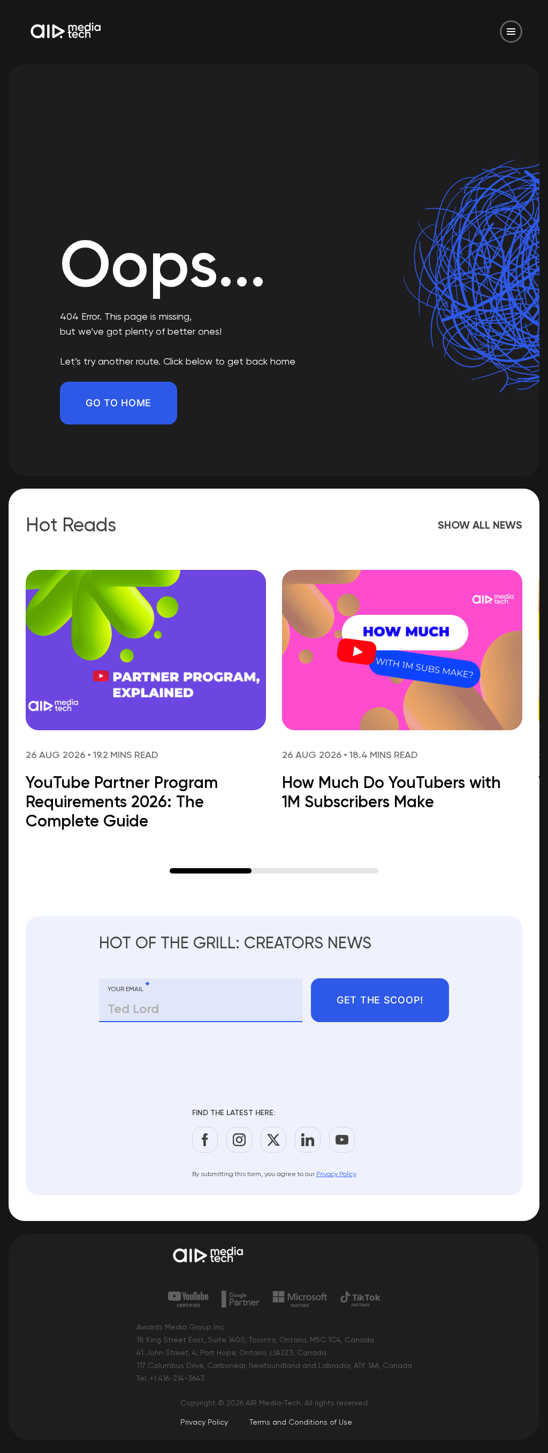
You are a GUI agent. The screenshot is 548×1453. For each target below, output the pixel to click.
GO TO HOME (118, 402)
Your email (129, 986)
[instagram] (239, 1140)
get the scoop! (380, 1000)
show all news (480, 525)
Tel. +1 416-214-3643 (170, 1378)
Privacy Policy (336, 1174)
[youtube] (342, 1140)
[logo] (274, 1256)
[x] (273, 1140)
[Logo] (66, 31)
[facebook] (205, 1140)
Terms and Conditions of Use (300, 1422)
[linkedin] (308, 1140)
